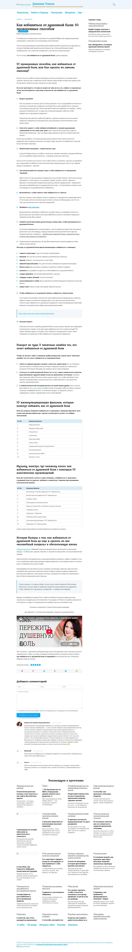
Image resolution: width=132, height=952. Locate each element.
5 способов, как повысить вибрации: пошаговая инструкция (27, 869)
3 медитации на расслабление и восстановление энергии (24, 897)
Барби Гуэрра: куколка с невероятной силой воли (99, 30)
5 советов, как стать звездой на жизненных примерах (27, 920)
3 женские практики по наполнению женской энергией (52, 824)
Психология (22, 12)
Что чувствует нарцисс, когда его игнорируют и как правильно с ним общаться (52, 862)
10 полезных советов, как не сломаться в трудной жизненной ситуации (102, 825)
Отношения (56, 12)
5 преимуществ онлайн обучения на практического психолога (27, 833)
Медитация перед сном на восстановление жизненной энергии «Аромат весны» (78, 797)
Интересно (70, 12)
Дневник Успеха (43, 4)
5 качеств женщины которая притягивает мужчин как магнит (77, 863)
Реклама (61, 924)
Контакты (73, 924)
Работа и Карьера (39, 12)
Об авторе (32, 924)
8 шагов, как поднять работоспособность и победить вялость (77, 920)
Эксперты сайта (47, 924)
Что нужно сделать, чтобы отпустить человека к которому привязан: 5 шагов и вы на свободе (78, 894)
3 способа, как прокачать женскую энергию (102, 794)
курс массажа (33, 207)
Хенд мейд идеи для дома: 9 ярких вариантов (36, 313)
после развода (37, 388)
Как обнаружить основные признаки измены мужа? (100, 46)
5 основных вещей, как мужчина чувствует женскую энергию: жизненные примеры (103, 860)
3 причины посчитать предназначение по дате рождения (79, 822)
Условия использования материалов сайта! (52, 944)
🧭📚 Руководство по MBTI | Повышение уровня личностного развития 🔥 (51, 793)
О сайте (21, 924)
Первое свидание (23, 549)
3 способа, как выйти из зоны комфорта (52, 921)
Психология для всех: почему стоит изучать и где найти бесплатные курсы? (27, 795)
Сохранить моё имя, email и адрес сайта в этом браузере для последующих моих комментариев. (48, 710)
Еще (80, 12)
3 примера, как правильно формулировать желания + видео (100, 895)
